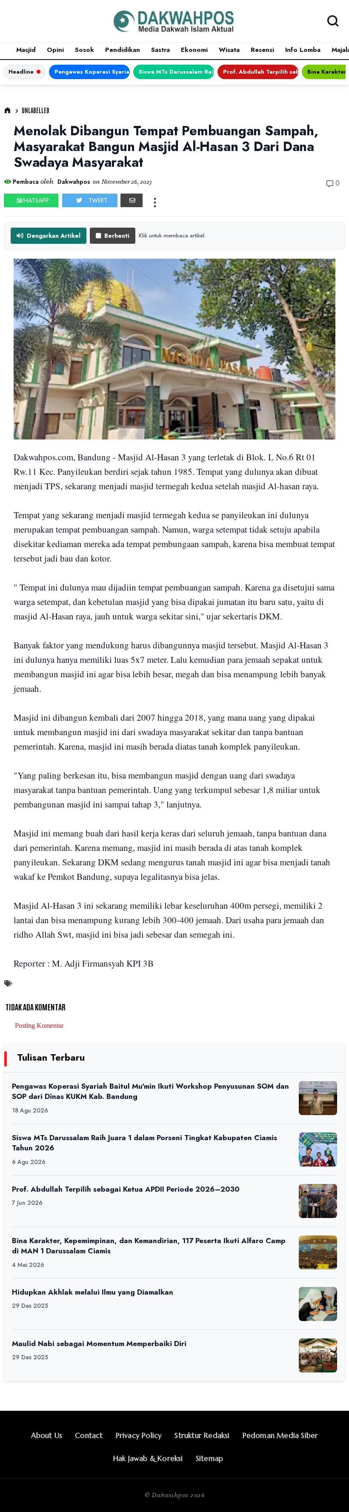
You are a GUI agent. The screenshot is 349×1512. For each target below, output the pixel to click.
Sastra (160, 49)
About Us (47, 1435)
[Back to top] (328, 1491)
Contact (89, 1435)
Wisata (229, 49)
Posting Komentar (39, 1025)
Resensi (262, 49)
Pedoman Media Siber (280, 1435)
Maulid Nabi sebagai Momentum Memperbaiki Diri (99, 1343)
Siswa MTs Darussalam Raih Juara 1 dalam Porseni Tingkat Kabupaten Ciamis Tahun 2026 (176, 72)
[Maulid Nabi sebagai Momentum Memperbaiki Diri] (318, 1355)
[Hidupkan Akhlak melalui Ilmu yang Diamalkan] (318, 1304)
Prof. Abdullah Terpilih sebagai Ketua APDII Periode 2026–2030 (260, 72)
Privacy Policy (139, 1435)
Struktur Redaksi (201, 1435)
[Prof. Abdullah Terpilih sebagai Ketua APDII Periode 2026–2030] (318, 1201)
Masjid (26, 49)
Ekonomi (194, 49)
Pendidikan (122, 49)
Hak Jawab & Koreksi (148, 1458)
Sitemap (209, 1458)
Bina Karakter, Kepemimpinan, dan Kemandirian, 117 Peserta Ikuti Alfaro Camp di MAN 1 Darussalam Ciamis (149, 1245)
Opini (55, 49)
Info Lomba (302, 49)
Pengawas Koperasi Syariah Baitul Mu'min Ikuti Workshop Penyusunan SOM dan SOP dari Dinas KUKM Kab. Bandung (92, 72)
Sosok (84, 49)
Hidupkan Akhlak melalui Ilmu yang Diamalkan (92, 1292)
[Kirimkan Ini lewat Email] (131, 200)
